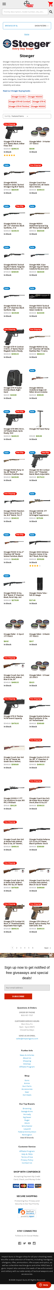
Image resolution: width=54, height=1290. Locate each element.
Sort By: (8, 116)
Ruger (27, 1120)
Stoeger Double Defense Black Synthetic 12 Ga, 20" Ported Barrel (39, 718)
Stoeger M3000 (35, 97)
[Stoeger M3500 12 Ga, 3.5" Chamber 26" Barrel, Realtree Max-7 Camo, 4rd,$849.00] (40, 337)
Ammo (27, 1083)
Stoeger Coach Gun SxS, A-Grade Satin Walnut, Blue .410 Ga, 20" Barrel (14, 882)
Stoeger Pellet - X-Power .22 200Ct (39, 676)
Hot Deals (27, 1095)
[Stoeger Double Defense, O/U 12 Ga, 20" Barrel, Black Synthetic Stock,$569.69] (40, 830)
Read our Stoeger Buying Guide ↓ (17, 91)
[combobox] (25, 12)
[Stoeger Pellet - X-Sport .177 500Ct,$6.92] (14, 624)
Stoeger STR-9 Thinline (19, 106)
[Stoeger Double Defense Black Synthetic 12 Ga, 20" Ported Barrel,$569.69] (40, 707)
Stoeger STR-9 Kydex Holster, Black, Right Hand (13, 390)
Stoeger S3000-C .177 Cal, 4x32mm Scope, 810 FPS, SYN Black (14, 800)
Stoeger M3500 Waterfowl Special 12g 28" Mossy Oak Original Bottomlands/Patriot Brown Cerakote (39, 228)
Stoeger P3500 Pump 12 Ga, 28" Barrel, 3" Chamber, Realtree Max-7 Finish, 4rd (14, 473)
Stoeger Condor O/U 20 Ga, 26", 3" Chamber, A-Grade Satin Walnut (39, 759)
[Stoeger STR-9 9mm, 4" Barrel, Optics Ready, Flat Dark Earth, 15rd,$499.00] (40, 912)
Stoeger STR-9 (39, 101)
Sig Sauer (27, 1117)
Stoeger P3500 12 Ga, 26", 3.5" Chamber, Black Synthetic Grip (14, 308)
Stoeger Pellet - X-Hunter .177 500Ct (39, 142)
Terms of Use (27, 1157)
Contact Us (27, 1163)
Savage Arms (27, 1111)
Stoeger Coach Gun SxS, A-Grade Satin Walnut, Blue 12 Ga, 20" (14, 677)
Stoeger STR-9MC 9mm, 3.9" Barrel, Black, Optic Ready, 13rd (14, 431)
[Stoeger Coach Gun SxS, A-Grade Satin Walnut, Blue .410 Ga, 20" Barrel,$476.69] (14, 871)
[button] (27, 25)
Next (46, 948)
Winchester (27, 1126)
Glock (27, 1123)
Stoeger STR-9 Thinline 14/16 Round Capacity (13, 717)
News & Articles (27, 1055)
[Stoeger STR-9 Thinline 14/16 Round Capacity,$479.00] (14, 707)
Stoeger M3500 (38, 106)
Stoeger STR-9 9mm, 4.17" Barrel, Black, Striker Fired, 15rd (14, 143)
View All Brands (27, 1137)
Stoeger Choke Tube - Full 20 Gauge (38, 594)
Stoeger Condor (19, 97)
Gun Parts (27, 1086)
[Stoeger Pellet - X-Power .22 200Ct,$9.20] (40, 666)
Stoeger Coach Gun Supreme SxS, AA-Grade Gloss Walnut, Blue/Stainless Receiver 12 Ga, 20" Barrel (39, 187)
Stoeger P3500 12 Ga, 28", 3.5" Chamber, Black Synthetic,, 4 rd (14, 226)
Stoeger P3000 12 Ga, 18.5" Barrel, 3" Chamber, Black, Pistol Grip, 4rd (14, 595)
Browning (27, 1108)
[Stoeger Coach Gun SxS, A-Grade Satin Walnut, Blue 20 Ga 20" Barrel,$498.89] (40, 871)
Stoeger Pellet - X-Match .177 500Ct (39, 635)
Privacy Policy (27, 1160)
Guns (27, 1080)
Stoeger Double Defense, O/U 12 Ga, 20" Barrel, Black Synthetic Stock (39, 841)
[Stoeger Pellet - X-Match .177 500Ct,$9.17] (40, 624)
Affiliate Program (27, 1067)
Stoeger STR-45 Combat (19, 101)
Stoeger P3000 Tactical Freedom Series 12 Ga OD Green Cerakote (39, 308)
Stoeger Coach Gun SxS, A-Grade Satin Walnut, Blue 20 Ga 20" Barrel (39, 882)
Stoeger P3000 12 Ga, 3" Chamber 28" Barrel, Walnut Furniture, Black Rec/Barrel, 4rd (14, 555)
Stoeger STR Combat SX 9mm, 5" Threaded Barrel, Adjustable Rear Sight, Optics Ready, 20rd (14, 924)
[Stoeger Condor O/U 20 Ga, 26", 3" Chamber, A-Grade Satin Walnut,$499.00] (40, 748)
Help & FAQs (27, 1154)
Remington (27, 1135)
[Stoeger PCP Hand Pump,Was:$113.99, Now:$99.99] (40, 419)
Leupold (27, 1129)
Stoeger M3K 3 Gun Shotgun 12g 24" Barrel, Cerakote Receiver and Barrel (39, 268)
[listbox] (20, 116)
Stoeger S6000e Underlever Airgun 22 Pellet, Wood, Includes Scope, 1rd (38, 391)
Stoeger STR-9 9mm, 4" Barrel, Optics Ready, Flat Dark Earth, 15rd (39, 923)
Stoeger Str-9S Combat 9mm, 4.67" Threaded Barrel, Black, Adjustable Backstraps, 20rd (39, 473)
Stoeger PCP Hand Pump (39, 429)
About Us (27, 1058)
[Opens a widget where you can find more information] (43, 1285)
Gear (27, 1092)
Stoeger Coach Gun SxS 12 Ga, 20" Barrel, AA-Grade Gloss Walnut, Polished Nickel (14, 760)
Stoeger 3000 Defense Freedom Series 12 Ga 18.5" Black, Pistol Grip (38, 554)
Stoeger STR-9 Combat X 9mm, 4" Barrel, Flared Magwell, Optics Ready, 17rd (14, 350)
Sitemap (27, 1064)
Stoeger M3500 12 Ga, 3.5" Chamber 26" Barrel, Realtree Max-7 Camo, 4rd (39, 350)
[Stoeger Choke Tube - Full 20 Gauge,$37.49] (40, 583)
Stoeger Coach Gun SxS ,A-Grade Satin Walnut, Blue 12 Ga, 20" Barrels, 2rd (14, 842)
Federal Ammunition (27, 1132)
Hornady (27, 1114)
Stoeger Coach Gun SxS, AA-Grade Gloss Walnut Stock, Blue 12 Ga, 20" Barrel (39, 801)
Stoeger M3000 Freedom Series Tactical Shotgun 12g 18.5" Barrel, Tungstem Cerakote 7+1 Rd (14, 187)
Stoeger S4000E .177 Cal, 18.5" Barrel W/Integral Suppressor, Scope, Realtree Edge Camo (39, 515)
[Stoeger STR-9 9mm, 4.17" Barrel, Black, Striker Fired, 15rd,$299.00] (14, 132)
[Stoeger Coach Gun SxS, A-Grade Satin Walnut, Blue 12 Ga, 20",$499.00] (14, 666)
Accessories (27, 1089)
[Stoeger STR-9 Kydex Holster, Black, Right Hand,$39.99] (14, 378)
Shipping (27, 1061)
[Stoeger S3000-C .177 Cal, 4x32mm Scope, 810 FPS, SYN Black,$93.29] (14, 789)
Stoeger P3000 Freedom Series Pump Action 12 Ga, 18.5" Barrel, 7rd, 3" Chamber (14, 514)
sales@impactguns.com (27, 1038)
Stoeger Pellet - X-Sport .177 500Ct (14, 635)
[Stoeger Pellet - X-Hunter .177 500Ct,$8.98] (40, 132)
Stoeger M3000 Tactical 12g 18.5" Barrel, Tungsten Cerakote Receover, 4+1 (14, 267)
